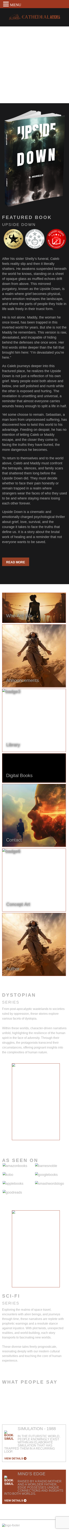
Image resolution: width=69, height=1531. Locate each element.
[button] (6, 4)
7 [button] (53, 1143)
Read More (15, 562)
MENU (15, 5)
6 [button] (47, 1143)
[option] (36, 1101)
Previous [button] (8, 1104)
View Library (17, 89)
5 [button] (42, 1143)
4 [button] (36, 1143)
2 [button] (24, 1143)
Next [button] (63, 1104)
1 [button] (19, 1143)
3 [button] (30, 1143)
